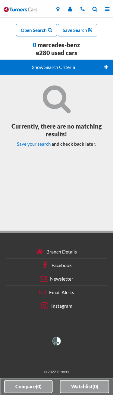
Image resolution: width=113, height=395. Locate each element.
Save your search (34, 144)
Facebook (62, 265)
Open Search (34, 30)
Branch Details (61, 251)
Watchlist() (84, 386)
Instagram (61, 306)
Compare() (28, 386)
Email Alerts (61, 292)
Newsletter (61, 278)
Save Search (75, 30)
